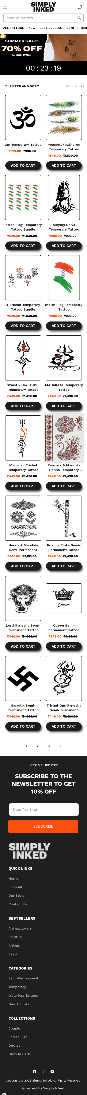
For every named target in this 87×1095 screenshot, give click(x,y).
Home (13, 878)
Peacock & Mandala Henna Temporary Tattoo (64, 467)
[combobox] (43, 18)
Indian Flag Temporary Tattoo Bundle (23, 227)
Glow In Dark (19, 1054)
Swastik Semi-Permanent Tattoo (23, 707)
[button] (5, 6)
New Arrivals (18, 1004)
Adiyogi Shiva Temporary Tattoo (64, 227)
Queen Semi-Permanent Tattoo (63, 627)
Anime (13, 946)
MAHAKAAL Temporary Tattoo (64, 387)
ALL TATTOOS (13, 27)
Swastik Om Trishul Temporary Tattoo (23, 387)
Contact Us (17, 904)
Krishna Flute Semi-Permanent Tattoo (64, 547)
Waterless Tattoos (23, 996)
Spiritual (15, 937)
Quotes (14, 1045)
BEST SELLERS (51, 27)
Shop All (15, 887)
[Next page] (60, 746)
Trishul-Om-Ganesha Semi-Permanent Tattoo (63, 707)
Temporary (17, 987)
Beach (13, 954)
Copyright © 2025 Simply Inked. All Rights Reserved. (43, 1080)
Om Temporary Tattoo (23, 145)
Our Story (16, 896)
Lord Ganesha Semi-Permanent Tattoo (23, 627)
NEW (32, 27)
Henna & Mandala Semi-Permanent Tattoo (23, 547)
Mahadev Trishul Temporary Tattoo (23, 467)
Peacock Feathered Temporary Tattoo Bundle (64, 147)
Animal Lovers (20, 928)
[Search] (79, 18)
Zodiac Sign (17, 1037)
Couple (14, 1028)
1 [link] (26, 746)
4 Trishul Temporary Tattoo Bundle (23, 307)
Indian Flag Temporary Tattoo (64, 307)
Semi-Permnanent (23, 978)
